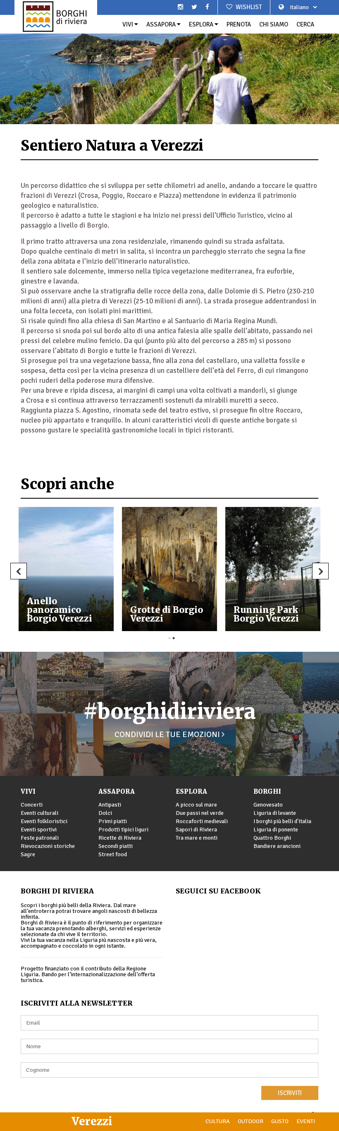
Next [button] (320, 571)
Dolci (105, 812)
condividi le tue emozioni (168, 734)
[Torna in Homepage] (55, 16)
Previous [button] (18, 571)
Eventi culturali (39, 812)
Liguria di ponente (275, 829)
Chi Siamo (273, 24)
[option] (169, 62)
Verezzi (92, 1121)
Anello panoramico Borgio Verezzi (287, 610)
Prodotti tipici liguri (123, 829)
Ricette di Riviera (119, 837)
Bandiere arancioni (277, 846)
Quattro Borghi (272, 837)
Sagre (28, 854)
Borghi (267, 791)
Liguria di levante (274, 812)
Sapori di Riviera (196, 829)
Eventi (305, 1121)
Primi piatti (112, 821)
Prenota (239, 24)
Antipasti (109, 804)
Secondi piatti (115, 846)
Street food (112, 854)
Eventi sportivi (39, 829)
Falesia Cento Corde (78, 614)
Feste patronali (40, 837)
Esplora (202, 24)
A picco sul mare (196, 804)
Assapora (161, 24)
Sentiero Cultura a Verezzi (189, 614)
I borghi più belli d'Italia (282, 821)
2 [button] (174, 638)
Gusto (280, 1121)
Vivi (128, 24)
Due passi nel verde (200, 812)
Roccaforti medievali (202, 821)
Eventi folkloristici (44, 821)
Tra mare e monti (196, 837)
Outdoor (250, 1121)
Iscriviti (290, 1093)
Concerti (32, 804)
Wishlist (248, 7)
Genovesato (268, 804)
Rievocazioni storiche (48, 846)
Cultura (217, 1121)
